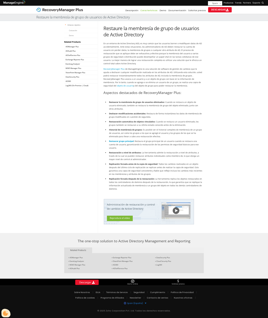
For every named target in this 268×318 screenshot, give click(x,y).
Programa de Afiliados (112, 298)
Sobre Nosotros (82, 292)
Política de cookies (85, 298)
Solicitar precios (197, 10)
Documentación (177, 10)
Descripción (131, 10)
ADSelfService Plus (73, 55)
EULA (98, 292)
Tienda (238, 3)
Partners (247, 3)
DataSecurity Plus (72, 77)
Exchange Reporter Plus (75, 59)
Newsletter (135, 298)
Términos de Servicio (117, 292)
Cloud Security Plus (163, 261)
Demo (163, 10)
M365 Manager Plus (73, 68)
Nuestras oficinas (183, 298)
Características (149, 10)
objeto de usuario (125, 85)
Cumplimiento (157, 292)
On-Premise (77, 85)
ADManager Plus (72, 46)
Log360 (159, 265)
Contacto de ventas (157, 298)
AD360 (68, 81)
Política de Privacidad (182, 292)
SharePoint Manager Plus (75, 72)
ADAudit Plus (71, 51)
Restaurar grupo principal (121, 141)
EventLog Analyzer (73, 64)
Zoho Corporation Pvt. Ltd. (120, 310)
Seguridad (139, 292)
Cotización (73, 30)
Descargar (218, 9)
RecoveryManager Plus (114, 69)
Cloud (85, 85)
